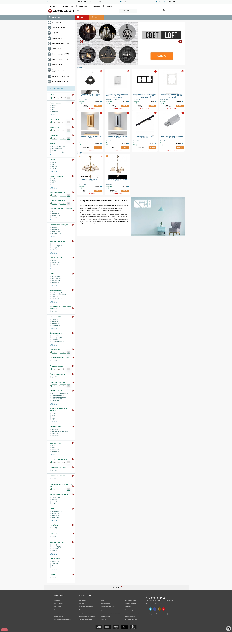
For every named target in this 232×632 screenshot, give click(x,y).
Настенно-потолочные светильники (110, 613)
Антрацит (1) (55, 513)
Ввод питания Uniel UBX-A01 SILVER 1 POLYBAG (172, 136)
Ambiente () (54, 111)
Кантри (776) (55, 282)
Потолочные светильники (86, 610)
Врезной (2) (54, 321)
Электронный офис (163, 614)
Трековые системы (106, 610)
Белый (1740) (55, 517)
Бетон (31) (54, 217)
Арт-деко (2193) (55, 276)
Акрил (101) (54, 244)
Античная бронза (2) (57, 511)
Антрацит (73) (55, 260)
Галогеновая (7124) (56, 148)
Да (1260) (54, 478)
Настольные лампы (130, 600)
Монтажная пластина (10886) (59, 431)
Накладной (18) (55, 433)
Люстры (81, 603)
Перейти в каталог (58, 88)
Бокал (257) (54, 339)
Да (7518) (54, 470)
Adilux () (53, 107)
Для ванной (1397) (56, 296)
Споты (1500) (56, 38)
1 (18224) (54, 413)
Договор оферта (58, 616)
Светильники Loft (105, 616)
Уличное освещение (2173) (60, 54)
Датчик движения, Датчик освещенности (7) (58, 398)
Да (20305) (54, 377)
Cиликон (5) (54, 211)
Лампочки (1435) (57, 64)
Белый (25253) (55, 231)
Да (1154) (54, 528)
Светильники (56, 17)
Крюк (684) (54, 429)
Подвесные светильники (86, 606)
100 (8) (53, 182)
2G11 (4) (53, 162)
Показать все (53, 114)
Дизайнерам (83, 6)
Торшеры (103, 619)
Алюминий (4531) (56, 215)
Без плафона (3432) (56, 338)
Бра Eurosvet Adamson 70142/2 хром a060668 (117, 136)
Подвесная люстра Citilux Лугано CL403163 (90, 180)
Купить (98, 106)
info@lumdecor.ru (127, 2)
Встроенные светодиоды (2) (59, 146)
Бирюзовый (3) (55, 266)
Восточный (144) (56, 278)
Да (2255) (54, 577)
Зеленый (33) (55, 451)
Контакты (109, 6)
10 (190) (53, 415)
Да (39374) (54, 360)
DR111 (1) (54, 168)
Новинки (82, 17)
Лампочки (128, 606)
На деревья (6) (55, 325)
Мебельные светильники (132, 613)
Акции (96, 17)
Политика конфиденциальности (62, 619)
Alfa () (53, 109)
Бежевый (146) (55, 515)
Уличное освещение (130, 603)
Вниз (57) (54, 501)
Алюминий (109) (56, 547)
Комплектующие (130, 616)
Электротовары (129, 610)
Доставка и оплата (68, 6)
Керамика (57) (55, 550)
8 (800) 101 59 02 (157, 598)
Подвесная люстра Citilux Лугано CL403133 (117, 180)
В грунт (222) (55, 319)
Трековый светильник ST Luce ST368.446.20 (144, 136)
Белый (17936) (55, 264)
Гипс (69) (54, 249)
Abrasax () (54, 105)
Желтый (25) (55, 449)
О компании (53, 6)
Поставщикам (97, 6)
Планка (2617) (55, 435)
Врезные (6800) (55, 323)
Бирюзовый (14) (56, 233)
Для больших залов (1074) (58, 294)
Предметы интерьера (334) (60, 76)
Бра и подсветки (105, 603)
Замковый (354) (55, 280)
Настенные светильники (107, 606)
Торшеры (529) (56, 49)
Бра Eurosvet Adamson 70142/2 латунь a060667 (90, 136)
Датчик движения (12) (57, 395)
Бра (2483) (55, 33)
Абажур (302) (55, 336)
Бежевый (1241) (55, 229)
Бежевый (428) (55, 262)
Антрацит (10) (55, 227)
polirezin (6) (54, 545)
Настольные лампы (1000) (60, 43)
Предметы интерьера (131, 619)
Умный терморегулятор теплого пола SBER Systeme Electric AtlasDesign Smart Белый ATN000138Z (117, 96)
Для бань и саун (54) (57, 292)
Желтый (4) (54, 567)
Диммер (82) (55, 400)
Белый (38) (54, 563)
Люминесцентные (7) (57, 152)
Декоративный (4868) (57, 341)
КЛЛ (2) (53, 150)
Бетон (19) (54, 247)
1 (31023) (54, 179)
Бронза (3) (54, 565)
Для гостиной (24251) (57, 298)
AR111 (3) (54, 166)
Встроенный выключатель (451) (60, 393)
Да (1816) (54, 536)
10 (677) (53, 180)
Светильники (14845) (58, 27)
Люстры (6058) (56, 22)
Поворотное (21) (56, 503)
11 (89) (53, 184)
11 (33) (53, 419)
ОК (68, 98)
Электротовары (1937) (59, 59)
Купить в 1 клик (90, 108)
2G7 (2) (53, 164)
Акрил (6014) (55, 213)
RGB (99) (53, 445)
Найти (128, 10)
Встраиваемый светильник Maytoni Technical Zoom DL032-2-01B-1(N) (90, 95)
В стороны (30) (55, 497)
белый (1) (54, 447)
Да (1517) (54, 311)
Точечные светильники (85, 619)
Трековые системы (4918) (60, 81)
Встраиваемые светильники (87, 616)
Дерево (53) (54, 548)
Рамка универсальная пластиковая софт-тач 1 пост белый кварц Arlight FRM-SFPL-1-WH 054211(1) (172, 96)
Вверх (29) (54, 499)
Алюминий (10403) (56, 246)
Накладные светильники (86, 613)
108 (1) (53, 417)
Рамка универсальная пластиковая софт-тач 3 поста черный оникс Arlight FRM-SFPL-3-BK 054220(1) (144, 96)
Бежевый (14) (55, 561)
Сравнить (97, 101)
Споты (102, 600)
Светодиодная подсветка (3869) (60, 70)
